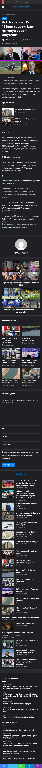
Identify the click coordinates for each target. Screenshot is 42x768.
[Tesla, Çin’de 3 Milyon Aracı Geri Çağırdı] (8, 526)
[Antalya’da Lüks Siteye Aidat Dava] (8, 644)
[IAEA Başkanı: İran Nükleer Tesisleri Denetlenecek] (8, 653)
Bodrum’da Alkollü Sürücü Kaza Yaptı (9, 361)
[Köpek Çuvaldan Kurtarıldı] (8, 626)
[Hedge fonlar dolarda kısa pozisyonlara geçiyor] (8, 535)
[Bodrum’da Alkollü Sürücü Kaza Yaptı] (11, 353)
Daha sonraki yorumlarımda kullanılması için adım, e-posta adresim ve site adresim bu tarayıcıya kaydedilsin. (20, 455)
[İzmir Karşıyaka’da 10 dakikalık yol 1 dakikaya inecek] (8, 516)
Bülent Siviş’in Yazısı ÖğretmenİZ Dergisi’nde (9, 340)
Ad (3, 428)
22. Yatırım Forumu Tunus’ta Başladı (29, 361)
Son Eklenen (21, 474)
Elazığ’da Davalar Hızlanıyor (26, 109)
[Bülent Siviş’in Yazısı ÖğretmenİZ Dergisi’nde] (11, 331)
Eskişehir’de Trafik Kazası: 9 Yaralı (29, 382)
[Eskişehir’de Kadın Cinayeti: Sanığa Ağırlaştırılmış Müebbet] (8, 663)
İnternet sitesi (6, 444)
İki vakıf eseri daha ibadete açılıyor (16, 2)
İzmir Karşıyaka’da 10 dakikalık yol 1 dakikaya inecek (28, 514)
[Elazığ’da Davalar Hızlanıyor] (8, 112)
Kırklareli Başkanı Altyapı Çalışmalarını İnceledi (20, 617)
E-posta (5, 436)
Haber (13, 14)
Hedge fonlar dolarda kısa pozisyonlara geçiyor (26, 533)
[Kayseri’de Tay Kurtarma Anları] (31, 331)
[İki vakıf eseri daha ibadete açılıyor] (8, 507)
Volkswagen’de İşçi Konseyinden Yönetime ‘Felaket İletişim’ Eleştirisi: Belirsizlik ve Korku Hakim (26, 494)
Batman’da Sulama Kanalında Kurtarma (10, 382)
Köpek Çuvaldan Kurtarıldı (26, 623)
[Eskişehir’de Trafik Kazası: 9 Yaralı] (31, 373)
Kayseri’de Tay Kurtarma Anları (28, 339)
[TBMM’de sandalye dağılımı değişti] (8, 121)
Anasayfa (7, 14)
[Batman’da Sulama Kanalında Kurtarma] (11, 373)
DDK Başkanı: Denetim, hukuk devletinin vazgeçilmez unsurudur (17, 634)
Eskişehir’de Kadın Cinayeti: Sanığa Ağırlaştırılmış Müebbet (26, 662)
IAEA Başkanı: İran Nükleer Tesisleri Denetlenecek (26, 651)
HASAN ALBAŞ (9, 40)
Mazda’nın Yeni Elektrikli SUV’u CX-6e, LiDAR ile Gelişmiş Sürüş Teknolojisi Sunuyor (27, 483)
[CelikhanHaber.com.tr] (21, 6)
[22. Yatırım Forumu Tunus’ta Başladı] (31, 353)
